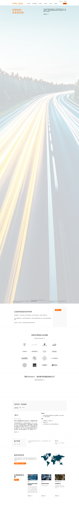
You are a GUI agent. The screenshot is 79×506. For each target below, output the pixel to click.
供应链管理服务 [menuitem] (34, 3)
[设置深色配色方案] (62, 1)
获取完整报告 (46, 16)
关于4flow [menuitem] (50, 3)
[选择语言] (60, 1)
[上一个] (15, 444)
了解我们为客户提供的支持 (38, 338)
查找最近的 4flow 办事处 (19, 463)
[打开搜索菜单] (59, 1)
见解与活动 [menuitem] (55, 3)
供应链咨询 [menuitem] (28, 3)
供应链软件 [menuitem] (40, 3)
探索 (16, 479)
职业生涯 (65, 1)
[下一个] (20, 444)
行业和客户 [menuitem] (45, 3)
